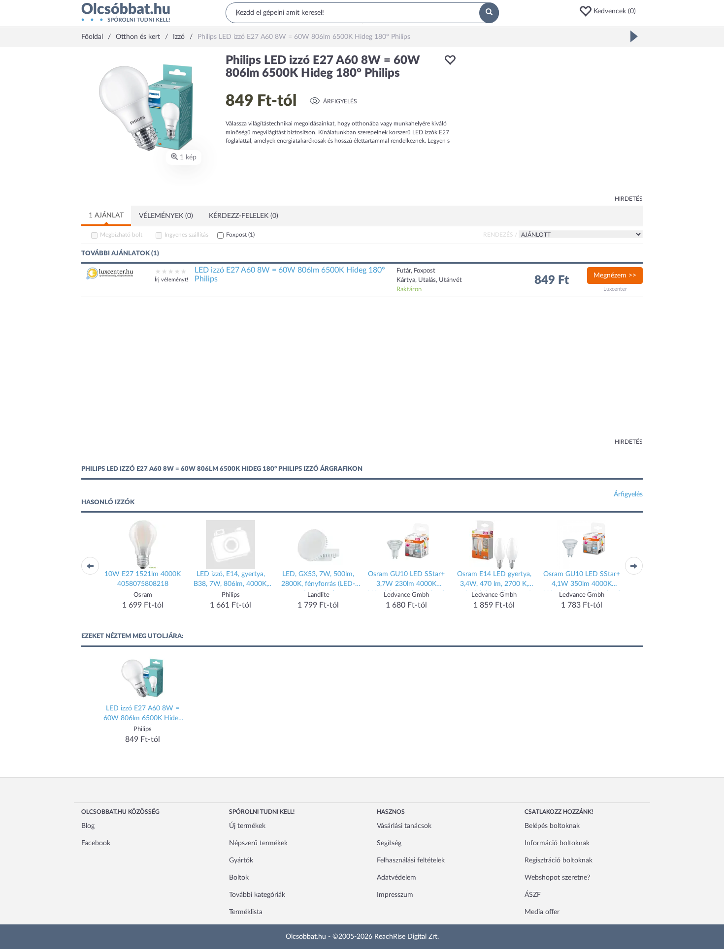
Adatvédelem (396, 877)
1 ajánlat (106, 215)
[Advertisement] (554, 123)
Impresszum (395, 894)
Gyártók (241, 860)
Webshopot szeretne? (557, 877)
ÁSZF (533, 894)
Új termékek (247, 826)
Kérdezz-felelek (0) (243, 216)
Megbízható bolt (121, 235)
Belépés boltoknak (552, 826)
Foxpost (240, 235)
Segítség (389, 843)
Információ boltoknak (557, 843)
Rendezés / (500, 235)
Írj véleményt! (171, 279)
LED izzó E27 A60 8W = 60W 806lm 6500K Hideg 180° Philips (290, 274)
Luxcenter (615, 289)
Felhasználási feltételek (411, 860)
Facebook (95, 843)
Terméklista (246, 912)
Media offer (542, 912)
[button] (611, 11)
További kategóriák (257, 894)
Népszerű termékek (258, 843)
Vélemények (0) (166, 216)
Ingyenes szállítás (186, 235)
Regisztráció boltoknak (558, 860)
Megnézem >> (614, 275)
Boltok (239, 877)
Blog (88, 826)
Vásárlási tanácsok (404, 826)
